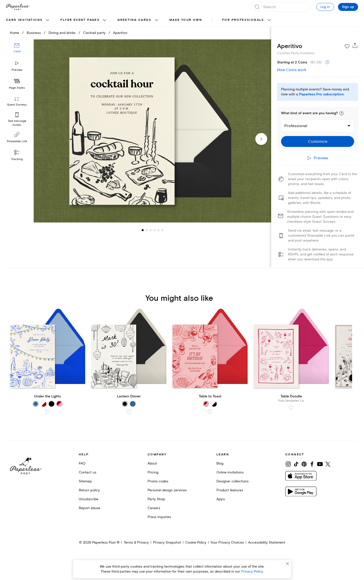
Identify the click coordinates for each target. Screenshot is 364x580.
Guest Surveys (17, 105)
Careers (154, 508)
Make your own (185, 20)
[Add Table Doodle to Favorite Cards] (291, 408)
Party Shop (156, 499)
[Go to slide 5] (155, 230)
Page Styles (17, 88)
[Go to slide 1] (143, 230)
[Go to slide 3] (147, 230)
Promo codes (158, 481)
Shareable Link (17, 141)
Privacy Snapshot (167, 542)
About (152, 463)
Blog (219, 463)
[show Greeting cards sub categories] (156, 20)
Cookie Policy (195, 542)
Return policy (89, 490)
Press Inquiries (159, 517)
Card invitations (24, 20)
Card (17, 51)
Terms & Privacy (136, 542)
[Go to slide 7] (162, 230)
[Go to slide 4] (151, 230)
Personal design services (167, 490)
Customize (317, 141)
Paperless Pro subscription (321, 94)
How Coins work (291, 69)
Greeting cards (134, 20)
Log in (325, 7)
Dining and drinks (62, 33)
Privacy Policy (252, 571)
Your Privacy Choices (227, 542)
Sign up (348, 7)
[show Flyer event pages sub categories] (104, 20)
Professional (295, 125)
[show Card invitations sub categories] (48, 20)
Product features (229, 490)
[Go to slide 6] (158, 230)
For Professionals (243, 20)
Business (34, 33)
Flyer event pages (80, 20)
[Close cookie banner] (287, 564)
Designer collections (232, 481)
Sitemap (85, 481)
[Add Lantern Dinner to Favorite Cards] (129, 412)
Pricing (153, 472)
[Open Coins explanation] (327, 62)
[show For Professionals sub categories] (269, 20)
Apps (220, 499)
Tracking (17, 159)
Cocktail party (94, 33)
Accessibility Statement (266, 542)
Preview (17, 70)
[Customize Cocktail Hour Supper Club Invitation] (152, 131)
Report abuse (89, 508)
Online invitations (230, 472)
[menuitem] (28, 20)
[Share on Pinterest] (304, 464)
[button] (341, 113)
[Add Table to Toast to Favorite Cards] (210, 412)
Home (14, 33)
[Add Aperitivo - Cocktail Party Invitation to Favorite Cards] (347, 46)
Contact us (87, 472)
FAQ (82, 463)
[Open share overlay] (355, 45)
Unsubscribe (88, 499)
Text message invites (17, 123)
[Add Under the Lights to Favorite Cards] (48, 412)
